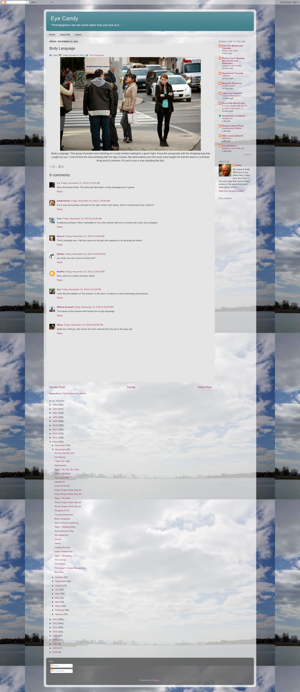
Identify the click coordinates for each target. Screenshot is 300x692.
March (58, 606)
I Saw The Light (62, 461)
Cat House (60, 564)
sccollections (229, 146)
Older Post (205, 387)
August (59, 585)
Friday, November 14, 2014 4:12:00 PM (81, 289)
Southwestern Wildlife (232, 128)
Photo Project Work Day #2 (68, 502)
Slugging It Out (62, 510)
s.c (58, 183)
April (57, 602)
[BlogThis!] (53, 166)
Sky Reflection (62, 535)
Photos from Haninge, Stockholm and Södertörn (233, 60)
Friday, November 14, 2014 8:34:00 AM (84, 236)
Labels (78, 34)
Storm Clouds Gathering (66, 523)
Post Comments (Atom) (74, 393)
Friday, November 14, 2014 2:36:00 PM (85, 271)
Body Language (62, 519)
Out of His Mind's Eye (233, 103)
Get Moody (60, 457)
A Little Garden (228, 86)
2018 (55, 425)
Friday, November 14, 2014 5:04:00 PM (93, 307)
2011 (55, 627)
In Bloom (226, 76)
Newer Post (57, 387)
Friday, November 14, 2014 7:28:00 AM (90, 201)
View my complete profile (231, 191)
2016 (55, 433)
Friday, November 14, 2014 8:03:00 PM (83, 325)
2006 (55, 648)
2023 (55, 405)
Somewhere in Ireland (233, 116)
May (57, 598)
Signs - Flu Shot (62, 498)
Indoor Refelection (64, 551)
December (60, 445)
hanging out (227, 118)
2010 (55, 632)
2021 (55, 413)
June (58, 593)
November (60, 449)
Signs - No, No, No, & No (67, 469)
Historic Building (62, 473)
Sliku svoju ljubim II (232, 136)
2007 (55, 644)
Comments (58, 671)
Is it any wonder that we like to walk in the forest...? (234, 107)
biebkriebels (63, 201)
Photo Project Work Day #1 (68, 506)
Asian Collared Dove (231, 96)
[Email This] (50, 166)
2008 (55, 640)
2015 (55, 437)
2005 (55, 652)
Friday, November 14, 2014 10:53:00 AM (85, 254)
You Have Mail (62, 478)
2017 (55, 429)
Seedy (58, 543)
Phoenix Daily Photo (233, 126)
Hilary (60, 325)
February (60, 610)
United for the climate (231, 66)
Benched (59, 572)
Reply (59, 191)
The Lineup (60, 560)
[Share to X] (56, 166)
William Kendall (65, 307)
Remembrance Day (64, 531)
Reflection (226, 138)
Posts (56, 666)
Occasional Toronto (232, 73)
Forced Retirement (64, 515)
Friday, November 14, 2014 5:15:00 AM (80, 183)
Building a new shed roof (233, 148)
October (59, 577)
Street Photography (96, 55)
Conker (58, 539)
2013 (55, 619)
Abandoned (60, 465)
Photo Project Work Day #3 (68, 494)
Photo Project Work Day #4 (68, 490)
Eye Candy (64, 18)
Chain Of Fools (62, 486)
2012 (55, 623)
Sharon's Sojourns (232, 83)
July (57, 589)
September (61, 581)
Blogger (156, 680)
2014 (55, 442)
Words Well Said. (230, 51)
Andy (239, 165)
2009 (55, 636)
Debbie (60, 254)
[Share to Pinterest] (62, 166)
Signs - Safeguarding (65, 527)
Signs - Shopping (63, 556)
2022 (55, 409)
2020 (55, 417)
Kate (59, 218)
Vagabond (60, 482)
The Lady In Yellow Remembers (70, 568)
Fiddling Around (62, 547)
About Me (65, 34)
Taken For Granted (232, 93)
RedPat (61, 271)
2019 (55, 421)
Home (52, 34)
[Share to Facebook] (59, 166)
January (59, 614)
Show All (248, 155)
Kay (59, 289)
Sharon (61, 236)
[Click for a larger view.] (130, 150)
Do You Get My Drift (64, 453)
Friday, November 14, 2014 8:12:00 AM (82, 218)
